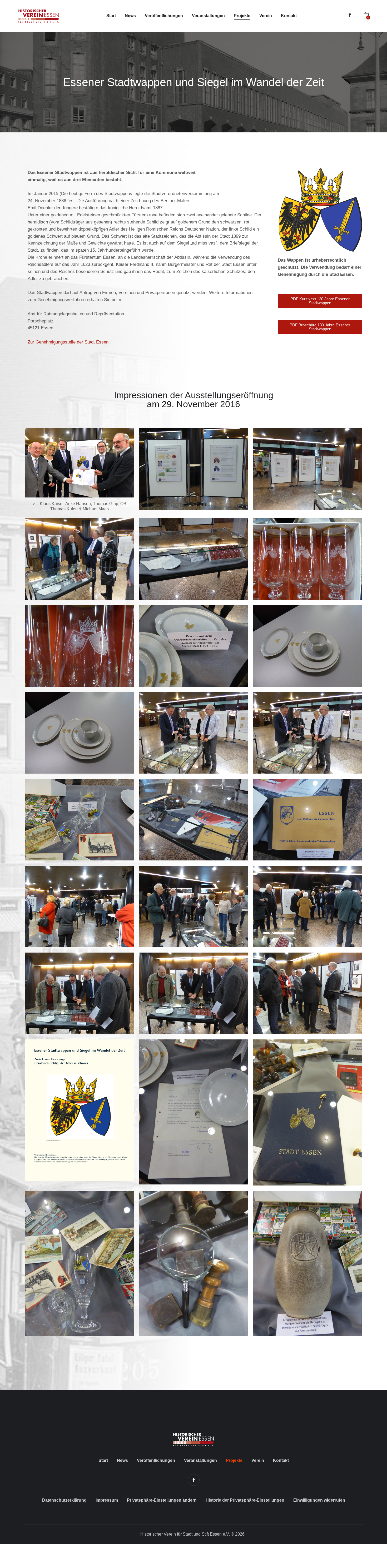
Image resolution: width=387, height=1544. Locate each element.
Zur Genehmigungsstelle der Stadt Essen (68, 342)
